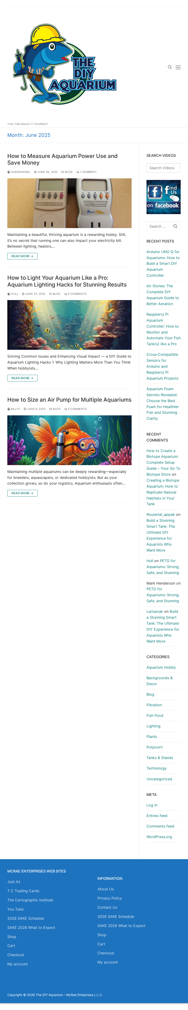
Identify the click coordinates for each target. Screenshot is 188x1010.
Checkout (15, 954)
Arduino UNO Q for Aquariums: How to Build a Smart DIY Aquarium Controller (163, 263)
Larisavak (155, 611)
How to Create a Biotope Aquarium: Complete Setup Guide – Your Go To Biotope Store (163, 462)
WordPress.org (159, 836)
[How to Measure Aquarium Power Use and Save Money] (69, 203)
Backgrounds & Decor (160, 681)
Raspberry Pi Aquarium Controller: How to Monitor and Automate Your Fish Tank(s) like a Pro (164, 329)
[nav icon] (178, 67)
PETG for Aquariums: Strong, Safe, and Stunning (163, 566)
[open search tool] (170, 67)
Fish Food (155, 715)
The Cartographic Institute (30, 900)
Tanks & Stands (160, 757)
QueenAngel (20, 172)
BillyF (15, 409)
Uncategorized (159, 779)
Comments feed (160, 826)
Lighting (153, 726)
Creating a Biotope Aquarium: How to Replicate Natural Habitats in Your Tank (163, 492)
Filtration (154, 705)
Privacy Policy (109, 898)
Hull (14, 293)
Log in (152, 805)
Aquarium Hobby (161, 667)
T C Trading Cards (23, 891)
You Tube (15, 909)
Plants (152, 736)
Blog (68, 172)
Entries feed (157, 815)
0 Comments (77, 293)
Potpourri (155, 747)
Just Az (13, 881)
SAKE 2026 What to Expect (31, 927)
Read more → (22, 256)
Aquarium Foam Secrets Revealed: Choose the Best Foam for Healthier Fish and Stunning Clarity (163, 403)
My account (17, 964)
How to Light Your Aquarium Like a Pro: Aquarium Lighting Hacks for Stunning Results (67, 281)
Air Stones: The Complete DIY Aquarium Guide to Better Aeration (163, 295)
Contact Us (107, 907)
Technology (157, 768)
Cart (11, 945)
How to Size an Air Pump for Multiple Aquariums (69, 399)
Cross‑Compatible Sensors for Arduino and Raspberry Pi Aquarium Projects (162, 366)
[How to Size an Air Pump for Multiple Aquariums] (69, 440)
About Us (105, 889)
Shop (11, 936)
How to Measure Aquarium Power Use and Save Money (62, 159)
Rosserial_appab (161, 514)
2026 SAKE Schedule (25, 918)
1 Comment (88, 172)
